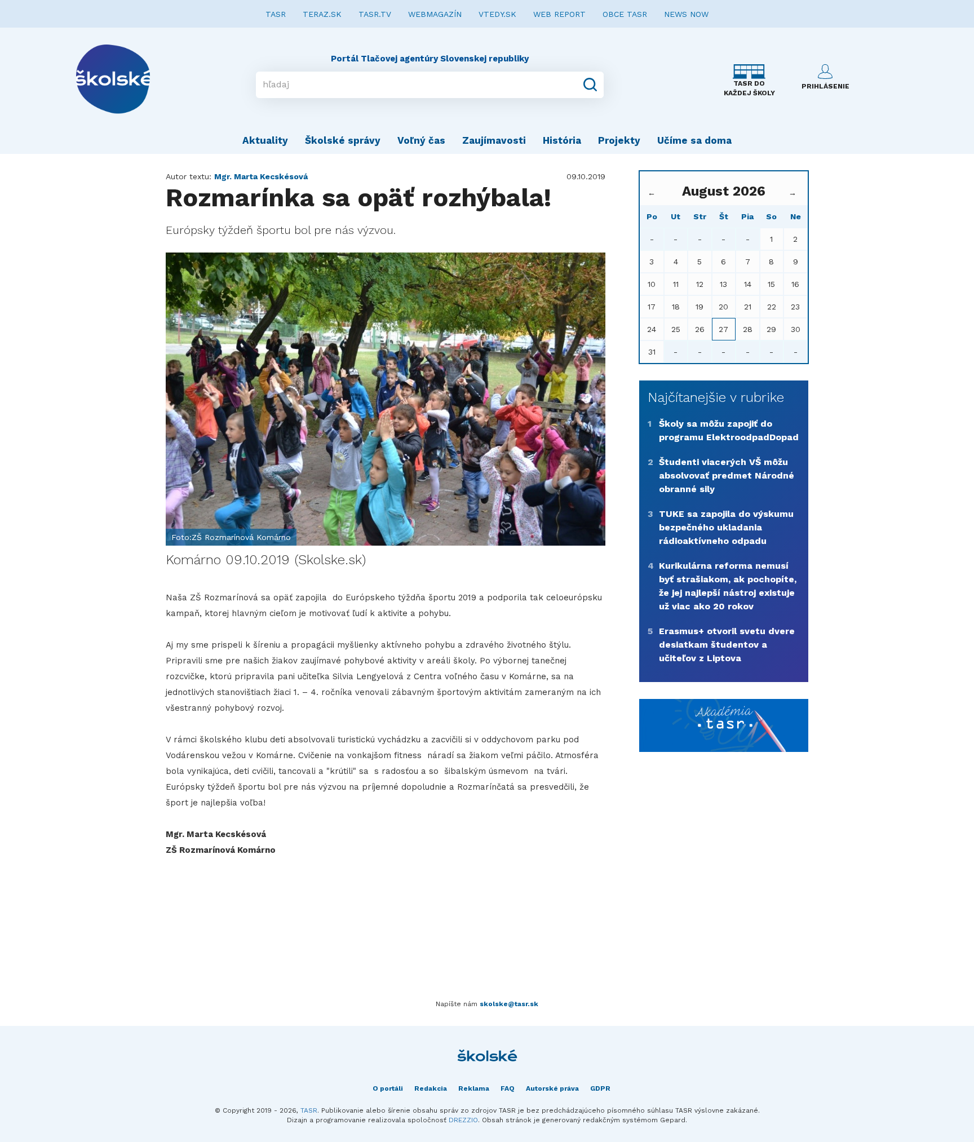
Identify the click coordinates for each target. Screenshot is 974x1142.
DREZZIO (463, 1120)
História (562, 140)
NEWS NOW (686, 14)
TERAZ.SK (322, 14)
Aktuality (265, 140)
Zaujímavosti (494, 140)
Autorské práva (552, 1088)
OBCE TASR (625, 14)
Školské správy (342, 140)
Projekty (619, 140)
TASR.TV (374, 14)
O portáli (388, 1088)
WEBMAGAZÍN (435, 14)
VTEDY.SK (497, 14)
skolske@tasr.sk (509, 1004)
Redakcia (430, 1088)
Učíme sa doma (694, 140)
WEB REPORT (559, 14)
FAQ (508, 1088)
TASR (275, 14)
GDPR (600, 1088)
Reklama (473, 1088)
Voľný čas (421, 140)
